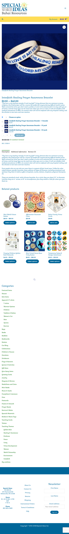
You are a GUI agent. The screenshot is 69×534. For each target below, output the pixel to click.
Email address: (54, 504)
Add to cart (19, 135)
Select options (10, 222)
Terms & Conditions (27, 507)
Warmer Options (9, 306)
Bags (3, 329)
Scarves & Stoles (7, 410)
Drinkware (5, 358)
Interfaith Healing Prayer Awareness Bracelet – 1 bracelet (28, 121)
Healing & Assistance (11, 433)
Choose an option (15, 117)
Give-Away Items (7, 371)
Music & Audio (7, 391)
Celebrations (6, 349)
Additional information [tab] (19, 152)
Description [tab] (6, 152)
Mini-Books (6, 387)
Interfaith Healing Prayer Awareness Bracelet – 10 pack (28, 125)
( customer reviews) (17, 140)
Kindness (7, 436)
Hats (5, 319)
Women (6, 449)
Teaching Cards (7, 420)
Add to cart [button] (31, 222)
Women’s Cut (8, 316)
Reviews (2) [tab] (32, 152)
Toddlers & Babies (10, 313)
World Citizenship (10, 452)
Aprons (6, 323)
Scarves (6, 326)
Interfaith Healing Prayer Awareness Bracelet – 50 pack (28, 130)
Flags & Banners (7, 362)
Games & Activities (8, 365)
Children (6, 310)
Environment (8, 456)
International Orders (28, 504)
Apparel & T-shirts (8, 300)
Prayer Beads (6, 407)
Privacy (27, 493)
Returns (27, 496)
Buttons (4, 342)
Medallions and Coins (9, 384)
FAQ (27, 511)
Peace (6, 439)
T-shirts (6, 303)
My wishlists (6, 462)
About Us (28, 485)
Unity (5, 443)
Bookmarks (6, 339)
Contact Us (27, 489)
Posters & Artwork (8, 404)
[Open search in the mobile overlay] (34, 279)
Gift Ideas (5, 368)
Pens (3, 397)
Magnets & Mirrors (8, 381)
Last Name (54, 496)
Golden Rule (8, 430)
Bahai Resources (14, 13)
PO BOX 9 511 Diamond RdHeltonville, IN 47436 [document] (8, 492)
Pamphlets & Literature (9, 394)
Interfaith (7, 459)
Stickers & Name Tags (9, 417)
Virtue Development (10, 446)
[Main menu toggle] (65, 8)
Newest (4, 294)
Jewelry (4, 378)
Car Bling (5, 345)
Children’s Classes (8, 352)
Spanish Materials (8, 413)
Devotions (5, 355)
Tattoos (4, 423)
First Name (54, 488)
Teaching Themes (8, 426)
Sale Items (5, 297)
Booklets (4, 336)
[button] (2, 19)
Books (4, 332)
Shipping (28, 500)
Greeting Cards (7, 375)
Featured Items (7, 290)
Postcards (5, 400)
